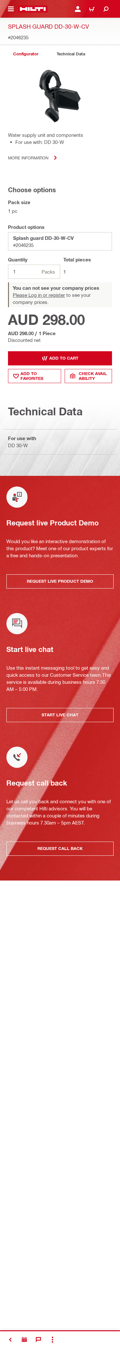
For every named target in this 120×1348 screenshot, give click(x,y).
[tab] (25, 54)
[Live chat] (38, 1340)
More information (28, 157)
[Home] (33, 9)
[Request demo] (24, 1340)
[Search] (106, 9)
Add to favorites (31, 376)
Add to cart (63, 358)
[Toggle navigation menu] (11, 9)
